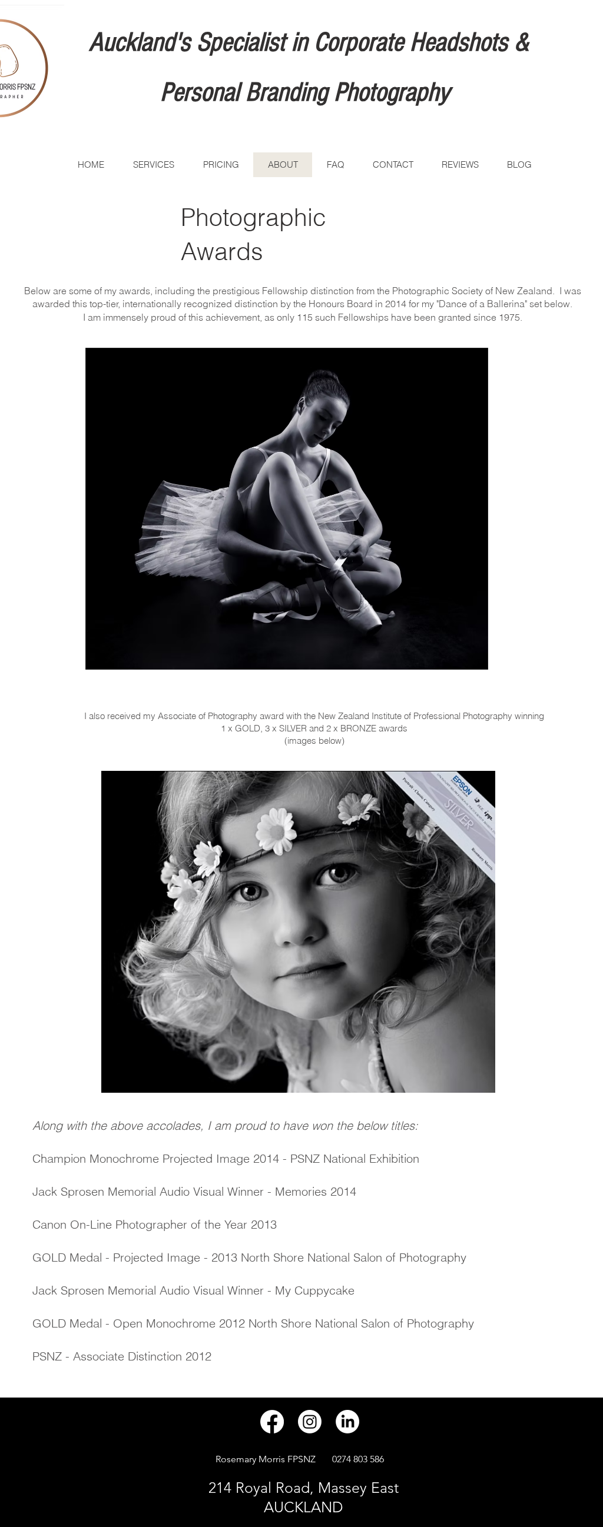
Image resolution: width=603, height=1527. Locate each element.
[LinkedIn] (347, 1421)
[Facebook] (272, 1421)
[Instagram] (310, 1421)
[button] (286, 509)
